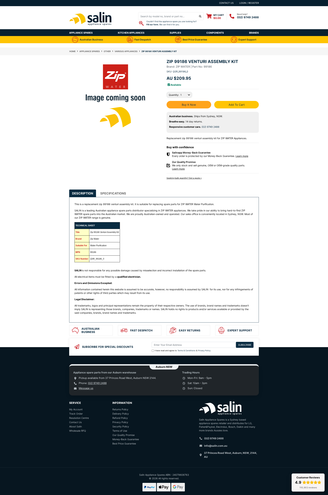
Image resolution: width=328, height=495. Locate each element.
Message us (86, 388)
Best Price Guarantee (124, 443)
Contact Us (75, 422)
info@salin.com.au (215, 445)
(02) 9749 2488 (248, 17)
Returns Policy (120, 409)
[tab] (82, 193)
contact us (226, 3)
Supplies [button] (175, 32)
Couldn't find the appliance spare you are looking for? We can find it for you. (171, 23)
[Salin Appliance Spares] (90, 27)
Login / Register (249, 3)
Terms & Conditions (186, 350)
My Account (76, 409)
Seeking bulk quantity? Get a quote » (184, 178)
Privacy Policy (204, 350)
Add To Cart (237, 104)
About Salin (75, 426)
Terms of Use (119, 430)
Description (82, 193)
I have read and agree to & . (183, 350)
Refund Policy (120, 417)
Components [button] (215, 32)
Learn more (242, 156)
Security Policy (120, 426)
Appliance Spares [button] (81, 32)
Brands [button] (254, 32)
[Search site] (200, 16)
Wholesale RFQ (77, 430)
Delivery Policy (120, 413)
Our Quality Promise (123, 435)
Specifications (113, 193)
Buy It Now (189, 104)
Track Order (76, 413)
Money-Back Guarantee (125, 439)
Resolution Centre (79, 417)
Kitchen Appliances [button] (131, 32)
